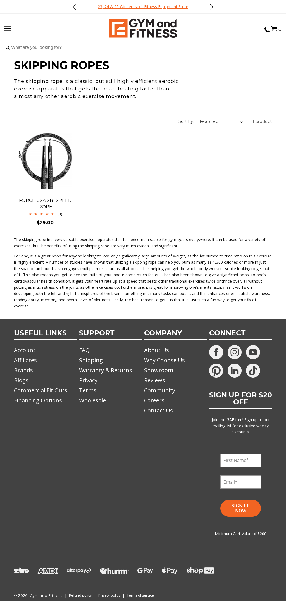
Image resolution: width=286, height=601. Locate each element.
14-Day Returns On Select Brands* (177, 6)
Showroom (158, 370)
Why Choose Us (164, 360)
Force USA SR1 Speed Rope (45, 203)
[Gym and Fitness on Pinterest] (216, 371)
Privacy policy (109, 595)
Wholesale (92, 400)
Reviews (154, 380)
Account (24, 350)
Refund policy (80, 595)
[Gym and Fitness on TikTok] (253, 371)
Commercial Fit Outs (40, 390)
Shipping (91, 360)
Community (159, 390)
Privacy (88, 380)
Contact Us (158, 410)
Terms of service (140, 595)
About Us (156, 350)
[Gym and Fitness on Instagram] (235, 352)
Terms (87, 390)
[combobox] (143, 47)
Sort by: (186, 121)
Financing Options (38, 400)
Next (211, 7)
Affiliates (25, 360)
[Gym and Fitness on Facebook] (216, 352)
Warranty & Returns (105, 370)
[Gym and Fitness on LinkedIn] (235, 371)
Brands (23, 370)
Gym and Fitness (46, 595)
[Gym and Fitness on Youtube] (253, 352)
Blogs (21, 380)
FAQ (84, 350)
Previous (74, 7)
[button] (274, 29)
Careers (154, 400)
